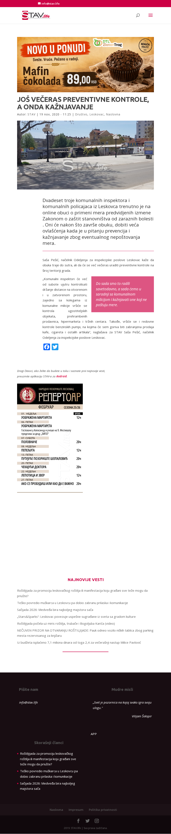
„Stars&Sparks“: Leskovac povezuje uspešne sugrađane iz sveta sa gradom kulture (76, 616)
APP (94, 734)
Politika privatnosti (103, 810)
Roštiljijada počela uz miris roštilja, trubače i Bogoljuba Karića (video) (66, 623)
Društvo (81, 114)
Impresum (76, 810)
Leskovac (96, 114)
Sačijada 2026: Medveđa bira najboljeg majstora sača (55, 610)
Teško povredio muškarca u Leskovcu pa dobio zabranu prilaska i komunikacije (72, 603)
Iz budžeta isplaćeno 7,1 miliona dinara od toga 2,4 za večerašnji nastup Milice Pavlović (79, 642)
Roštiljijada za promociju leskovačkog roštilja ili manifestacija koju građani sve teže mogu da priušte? (48, 758)
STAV (31, 114)
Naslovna (113, 114)
